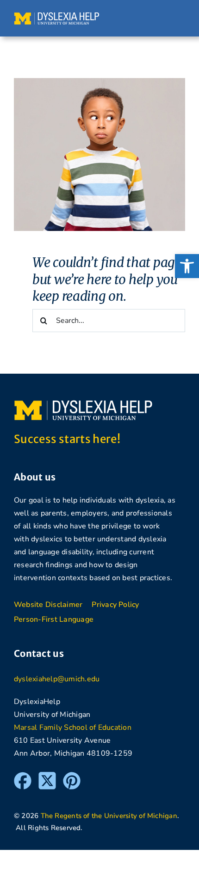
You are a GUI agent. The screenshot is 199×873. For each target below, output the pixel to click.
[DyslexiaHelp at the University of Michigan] (57, 15)
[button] (187, 266)
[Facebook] (22, 776)
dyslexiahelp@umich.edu (57, 679)
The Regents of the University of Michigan (109, 815)
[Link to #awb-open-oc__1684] (175, 18)
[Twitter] (47, 776)
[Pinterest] (72, 776)
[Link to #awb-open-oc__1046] (156, 18)
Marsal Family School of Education (72, 727)
